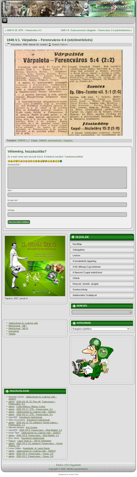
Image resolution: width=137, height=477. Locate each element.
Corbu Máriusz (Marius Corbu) (30, 406)
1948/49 (21, 140)
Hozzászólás (14, 164)
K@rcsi (63, 44)
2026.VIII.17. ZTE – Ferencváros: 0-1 (34, 409)
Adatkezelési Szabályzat (85, 295)
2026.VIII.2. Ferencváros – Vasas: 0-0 (34, 453)
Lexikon (76, 255)
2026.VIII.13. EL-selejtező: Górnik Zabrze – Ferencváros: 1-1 (33, 423)
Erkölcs (59, 465)
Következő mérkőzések (30, 417)
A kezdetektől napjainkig (84, 261)
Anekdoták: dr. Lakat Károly (36, 448)
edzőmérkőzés (55, 140)
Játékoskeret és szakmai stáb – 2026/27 (33, 398)
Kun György (31, 427)
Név (10, 190)
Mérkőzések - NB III (18, 328)
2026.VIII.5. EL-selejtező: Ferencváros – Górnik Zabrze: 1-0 (36, 444)
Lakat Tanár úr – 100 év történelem (34, 441)
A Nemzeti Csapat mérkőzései (87, 272)
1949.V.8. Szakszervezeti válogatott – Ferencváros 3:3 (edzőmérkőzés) (95, 30)
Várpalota (68, 140)
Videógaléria (79, 250)
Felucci (12, 441)
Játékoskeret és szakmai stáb (23, 323)
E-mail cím (13, 200)
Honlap (11, 210)
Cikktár (76, 278)
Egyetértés (76, 465)
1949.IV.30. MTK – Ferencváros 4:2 (24, 30)
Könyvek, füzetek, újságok (86, 284)
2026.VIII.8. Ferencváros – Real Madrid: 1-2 (40, 430)
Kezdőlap (77, 244)
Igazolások (14, 331)
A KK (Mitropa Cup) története (87, 267)
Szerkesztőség (80, 289)
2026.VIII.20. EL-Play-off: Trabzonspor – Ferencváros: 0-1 (32, 402)
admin (11, 401)
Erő (67, 465)
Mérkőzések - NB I (18, 326)
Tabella (12, 334)
